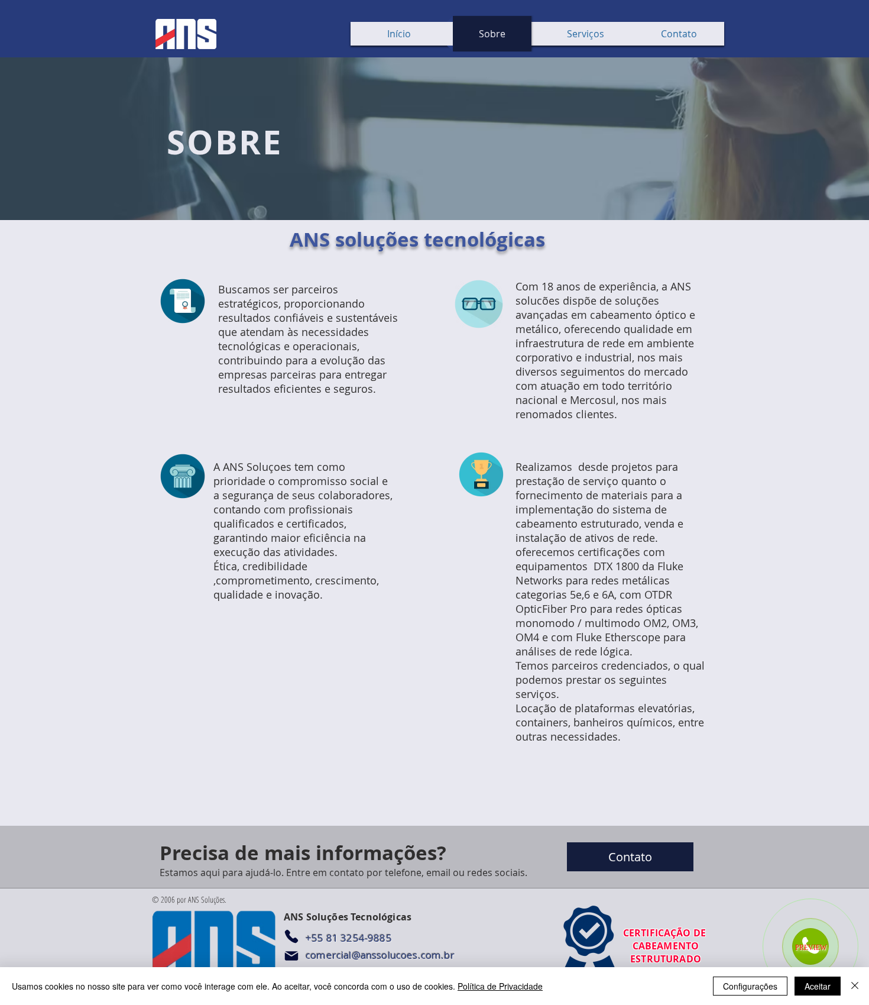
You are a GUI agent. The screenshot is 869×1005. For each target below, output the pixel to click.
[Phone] (291, 936)
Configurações (750, 986)
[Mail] (291, 956)
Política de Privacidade (500, 986)
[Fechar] (855, 986)
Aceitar (818, 986)
